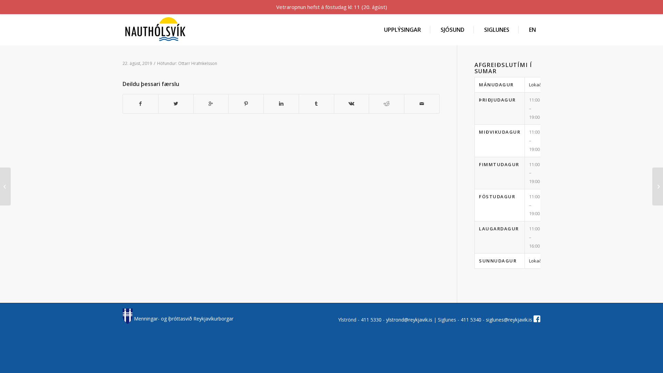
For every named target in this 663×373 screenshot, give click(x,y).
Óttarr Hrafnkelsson (197, 63)
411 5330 (372, 319)
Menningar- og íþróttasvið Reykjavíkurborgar (183, 318)
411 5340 (472, 319)
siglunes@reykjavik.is (509, 319)
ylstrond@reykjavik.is (409, 319)
